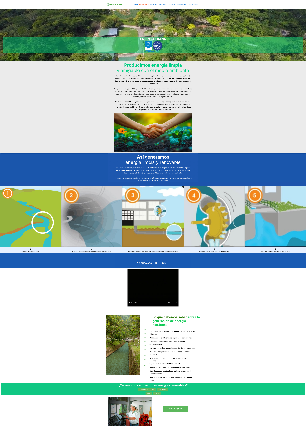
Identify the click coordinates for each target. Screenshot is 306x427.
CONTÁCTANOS (193, 4)
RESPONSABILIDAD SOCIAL (166, 4)
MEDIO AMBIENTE (182, 4)
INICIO (136, 4)
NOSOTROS (153, 4)
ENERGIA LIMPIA (144, 4)
